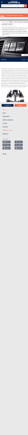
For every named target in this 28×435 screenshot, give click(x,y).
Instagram (19, 145)
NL (5, 154)
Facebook (7, 145)
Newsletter (19, 148)
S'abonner (20, 105)
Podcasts (19, 142)
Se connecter (7, 105)
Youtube (7, 148)
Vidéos (7, 142)
